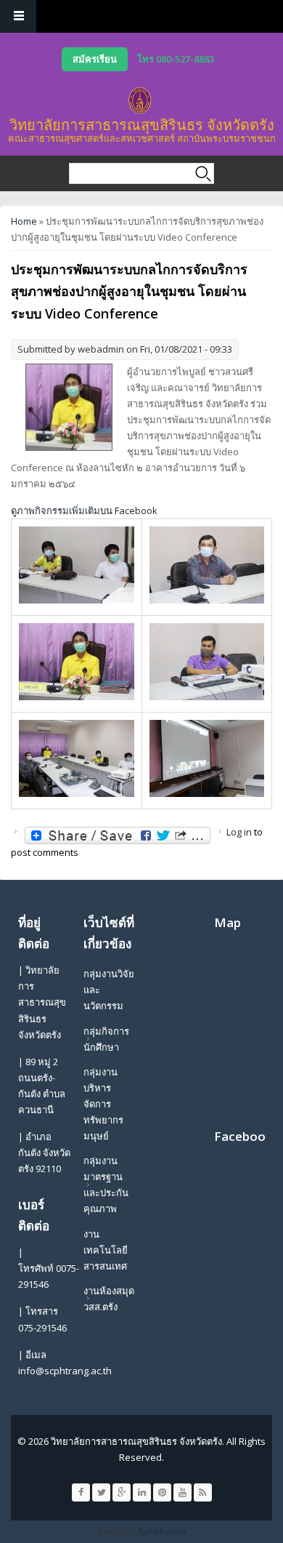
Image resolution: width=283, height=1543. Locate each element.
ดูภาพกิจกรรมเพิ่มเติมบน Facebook (84, 510)
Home (24, 221)
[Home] (140, 100)
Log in (239, 831)
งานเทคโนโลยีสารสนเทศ (105, 1250)
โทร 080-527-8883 (175, 58)
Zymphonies (161, 1531)
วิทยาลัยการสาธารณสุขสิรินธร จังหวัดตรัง (141, 125)
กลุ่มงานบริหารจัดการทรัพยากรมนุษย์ (103, 1103)
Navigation (18, 16)
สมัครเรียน (95, 58)
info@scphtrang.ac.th (65, 1370)
